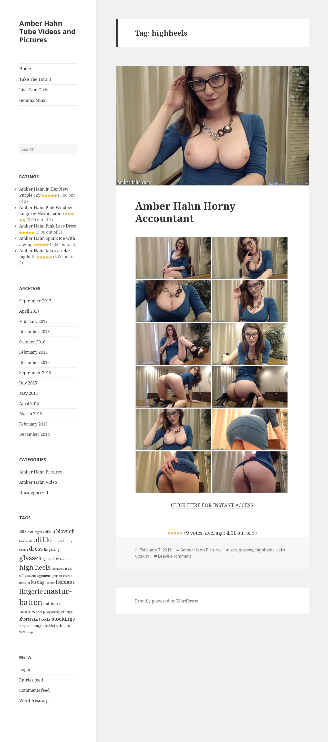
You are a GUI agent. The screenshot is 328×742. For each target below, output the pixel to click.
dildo (44, 539)
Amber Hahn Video (38, 482)
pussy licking (51, 612)
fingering (52, 549)
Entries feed (31, 680)
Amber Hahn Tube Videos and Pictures (47, 31)
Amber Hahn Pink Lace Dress (48, 226)
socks (46, 619)
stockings (63, 618)
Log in (25, 669)
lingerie (31, 591)
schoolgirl (66, 612)
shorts (25, 619)
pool (39, 612)
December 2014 (34, 434)
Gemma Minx (32, 100)
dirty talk (59, 541)
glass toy (51, 558)
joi (28, 583)
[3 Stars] (175, 533)
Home (25, 69)
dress (36, 548)
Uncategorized (33, 492)
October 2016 (32, 342)
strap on (24, 626)
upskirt (48, 625)
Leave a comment (174, 556)
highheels (58, 568)
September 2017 (35, 301)
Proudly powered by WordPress (166, 601)
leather (50, 583)
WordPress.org (34, 700)
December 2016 (34, 331)
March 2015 (30, 414)
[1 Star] (169, 533)
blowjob (65, 531)
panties (27, 611)
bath (31, 532)
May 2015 (28, 393)
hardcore (66, 559)
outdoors (51, 603)
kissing (38, 582)
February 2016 (33, 352)
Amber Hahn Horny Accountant (185, 212)
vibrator (64, 625)
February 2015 (33, 424)
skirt (36, 619)
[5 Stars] (181, 533)
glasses (30, 557)
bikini (50, 531)
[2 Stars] (172, 533)
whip (29, 632)
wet (22, 631)
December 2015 (34, 362)
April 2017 (29, 311)
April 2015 (29, 403)
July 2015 (28, 383)
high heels (35, 567)
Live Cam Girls (33, 90)
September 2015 (35, 372)
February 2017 (33, 321)
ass (23, 531)
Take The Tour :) (35, 79)
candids (30, 541)
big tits (39, 532)
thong (36, 625)
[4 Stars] (178, 533)
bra (21, 541)
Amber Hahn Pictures (40, 472)
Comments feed (34, 690)
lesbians (65, 582)
